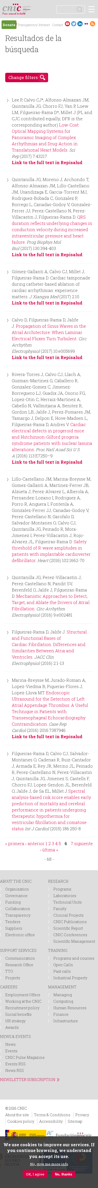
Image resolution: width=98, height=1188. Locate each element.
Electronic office (20, 934)
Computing (63, 1001)
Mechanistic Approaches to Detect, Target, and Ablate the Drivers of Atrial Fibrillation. (51, 602)
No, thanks (63, 1174)
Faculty (59, 908)
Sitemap (75, 1121)
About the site (17, 1114)
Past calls (62, 971)
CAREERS (9, 986)
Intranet (44, 25)
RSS (92, 23)
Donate (9, 25)
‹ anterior (34, 843)
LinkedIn (80, 23)
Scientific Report (68, 928)
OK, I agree (35, 1174)
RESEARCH (58, 881)
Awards (12, 1027)
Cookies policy (20, 1121)
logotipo (27, 6)
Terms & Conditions (52, 1114)
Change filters (23, 77)
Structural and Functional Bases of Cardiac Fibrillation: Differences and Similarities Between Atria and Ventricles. (49, 644)
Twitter (73, 23)
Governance (16, 895)
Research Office (19, 964)
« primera (14, 843)
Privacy (82, 1114)
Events (11, 1050)
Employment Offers (22, 994)
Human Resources (70, 1007)
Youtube (67, 23)
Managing (62, 994)
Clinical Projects (68, 915)
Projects (12, 977)
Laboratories (64, 895)
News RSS (14, 1070)
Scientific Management (74, 941)
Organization (17, 889)
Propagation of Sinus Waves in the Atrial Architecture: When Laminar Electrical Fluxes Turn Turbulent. (49, 332)
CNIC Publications (70, 921)
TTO (9, 971)
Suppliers (13, 928)
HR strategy (15, 1020)
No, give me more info (49, 1164)
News (10, 1044)
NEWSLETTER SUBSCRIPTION (27, 1079)
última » (50, 849)
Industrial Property (70, 977)
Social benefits (18, 1014)
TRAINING (57, 950)
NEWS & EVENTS (15, 1036)
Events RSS (15, 1063)
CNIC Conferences (70, 934)
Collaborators (17, 908)
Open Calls (63, 964)
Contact (57, 25)
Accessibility (51, 1121)
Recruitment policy (22, 1007)
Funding (13, 902)
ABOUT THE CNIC (16, 881)
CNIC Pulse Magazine (25, 1057)
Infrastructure (65, 1020)
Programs (62, 889)
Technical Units (67, 902)
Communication (20, 958)
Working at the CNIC (23, 1001)
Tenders (12, 921)
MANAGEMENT (62, 986)
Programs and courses (73, 958)
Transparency (28, 25)
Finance (60, 1014)
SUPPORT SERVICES (18, 950)
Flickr (86, 23)
